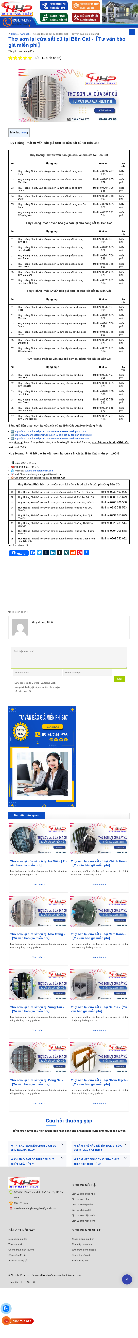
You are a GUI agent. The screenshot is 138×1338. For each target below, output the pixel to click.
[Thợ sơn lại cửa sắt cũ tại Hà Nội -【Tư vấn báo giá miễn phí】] (38, 839)
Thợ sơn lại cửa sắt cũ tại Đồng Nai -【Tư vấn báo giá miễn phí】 (36, 1082)
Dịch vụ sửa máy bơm (83, 1220)
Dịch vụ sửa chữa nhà (83, 1193)
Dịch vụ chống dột (81, 1210)
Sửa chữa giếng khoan (84, 1249)
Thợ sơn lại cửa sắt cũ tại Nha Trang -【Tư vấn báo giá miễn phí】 (37, 936)
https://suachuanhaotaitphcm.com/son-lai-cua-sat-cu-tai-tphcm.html (50, 431)
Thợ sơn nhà (15, 1244)
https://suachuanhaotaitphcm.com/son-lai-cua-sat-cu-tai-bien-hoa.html (51, 438)
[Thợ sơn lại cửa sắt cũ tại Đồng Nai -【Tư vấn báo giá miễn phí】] (38, 1058)
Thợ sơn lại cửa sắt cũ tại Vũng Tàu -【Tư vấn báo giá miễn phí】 (37, 1009)
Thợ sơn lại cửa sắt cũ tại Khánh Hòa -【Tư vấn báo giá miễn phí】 (99, 863)
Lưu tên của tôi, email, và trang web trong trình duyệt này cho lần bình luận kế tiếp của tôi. (37, 687)
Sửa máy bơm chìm (82, 1244)
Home (14, 33)
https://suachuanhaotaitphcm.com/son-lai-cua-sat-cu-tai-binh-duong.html (53, 434)
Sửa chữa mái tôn (17, 1239)
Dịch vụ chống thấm (82, 1204)
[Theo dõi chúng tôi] (22, 1282)
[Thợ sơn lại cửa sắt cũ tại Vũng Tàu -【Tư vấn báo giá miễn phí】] (38, 985)
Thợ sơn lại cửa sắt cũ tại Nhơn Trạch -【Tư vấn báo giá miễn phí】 (99, 1082)
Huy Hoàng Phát (42, 622)
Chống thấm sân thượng (21, 1249)
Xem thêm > (38, 884)
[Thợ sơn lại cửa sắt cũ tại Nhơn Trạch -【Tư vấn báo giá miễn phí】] (99, 1058)
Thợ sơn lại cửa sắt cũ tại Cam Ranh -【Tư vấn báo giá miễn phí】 (98, 936)
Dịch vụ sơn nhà (80, 1199)
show (24, 132)
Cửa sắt (24, 33)
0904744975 (21, 1203)
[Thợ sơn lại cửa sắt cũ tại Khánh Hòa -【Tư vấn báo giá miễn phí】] (99, 839)
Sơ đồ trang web (80, 1260)
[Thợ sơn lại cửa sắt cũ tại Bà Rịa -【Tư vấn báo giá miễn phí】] (99, 985)
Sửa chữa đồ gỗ (17, 1255)
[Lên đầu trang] (127, 1279)
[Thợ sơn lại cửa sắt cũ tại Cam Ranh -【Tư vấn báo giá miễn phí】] (99, 912)
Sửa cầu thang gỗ (17, 1260)
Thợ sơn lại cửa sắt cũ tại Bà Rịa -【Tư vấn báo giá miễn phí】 (99, 1009)
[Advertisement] (69, 582)
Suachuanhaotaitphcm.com (39, 470)
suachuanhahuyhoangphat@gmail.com (35, 1208)
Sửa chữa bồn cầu (81, 1255)
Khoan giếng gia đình (83, 1239)
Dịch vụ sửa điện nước (84, 1215)
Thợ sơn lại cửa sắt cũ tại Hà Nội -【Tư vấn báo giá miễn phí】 (38, 863)
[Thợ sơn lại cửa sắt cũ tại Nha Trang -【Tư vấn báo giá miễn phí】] (38, 912)
